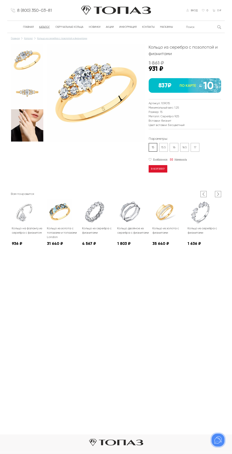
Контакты (148, 26)
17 (195, 147)
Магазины (166, 26)
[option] (27, 60)
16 (174, 147)
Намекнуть (181, 159)
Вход (194, 10)
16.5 (184, 147)
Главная (28, 26)
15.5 (163, 147)
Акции (110, 26)
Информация (128, 26)
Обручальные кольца (69, 26)
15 (153, 147)
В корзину (158, 168)
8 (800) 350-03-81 (34, 10)
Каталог (44, 26)
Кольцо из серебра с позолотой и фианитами (62, 38)
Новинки (94, 26)
